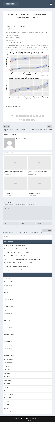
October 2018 (7, 359)
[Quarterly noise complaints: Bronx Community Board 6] (39, 162)
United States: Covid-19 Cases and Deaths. (14, 245)
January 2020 (7, 327)
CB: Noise (33, 20)
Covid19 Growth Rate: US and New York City (15, 255)
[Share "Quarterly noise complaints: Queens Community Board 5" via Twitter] (19, 115)
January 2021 (7, 296)
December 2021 (8, 281)
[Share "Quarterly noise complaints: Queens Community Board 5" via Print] (42, 115)
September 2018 (8, 362)
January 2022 (7, 278)
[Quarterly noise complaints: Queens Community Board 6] (15, 162)
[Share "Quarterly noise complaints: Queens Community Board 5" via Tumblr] (25, 115)
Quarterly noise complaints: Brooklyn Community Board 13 (14, 192)
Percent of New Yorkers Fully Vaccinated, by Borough (17, 248)
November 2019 (8, 334)
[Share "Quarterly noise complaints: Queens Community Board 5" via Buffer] (34, 115)
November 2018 (8, 355)
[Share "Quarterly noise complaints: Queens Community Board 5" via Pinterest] (28, 115)
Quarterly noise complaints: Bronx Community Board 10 (37, 192)
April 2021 (6, 292)
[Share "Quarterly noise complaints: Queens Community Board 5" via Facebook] (16, 115)
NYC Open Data (16, 106)
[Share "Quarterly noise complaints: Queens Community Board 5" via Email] (39, 115)
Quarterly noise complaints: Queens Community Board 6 (13, 172)
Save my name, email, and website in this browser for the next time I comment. (22, 227)
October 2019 (7, 338)
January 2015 (7, 412)
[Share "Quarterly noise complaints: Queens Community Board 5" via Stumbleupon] (36, 115)
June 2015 (6, 401)
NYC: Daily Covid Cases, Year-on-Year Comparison (16, 252)
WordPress (37, 418)
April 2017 (6, 387)
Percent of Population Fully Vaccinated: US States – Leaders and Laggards (22, 259)
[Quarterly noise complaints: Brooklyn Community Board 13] (15, 183)
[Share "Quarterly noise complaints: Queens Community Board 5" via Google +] (22, 115)
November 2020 (8, 303)
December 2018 (8, 352)
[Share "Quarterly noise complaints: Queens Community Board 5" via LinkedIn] (31, 115)
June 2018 (6, 369)
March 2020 (7, 320)
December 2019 (8, 331)
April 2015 (6, 408)
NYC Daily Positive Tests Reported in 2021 (14, 270)
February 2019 (7, 345)
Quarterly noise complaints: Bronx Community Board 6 (37, 172)
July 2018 (6, 366)
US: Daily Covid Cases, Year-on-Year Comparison (16, 266)
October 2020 (7, 306)
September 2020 (8, 310)
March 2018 (7, 380)
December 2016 (8, 394)
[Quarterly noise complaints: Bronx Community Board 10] (39, 183)
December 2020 (8, 299)
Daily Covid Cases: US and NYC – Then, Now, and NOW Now (19, 262)
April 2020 (6, 317)
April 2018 (6, 376)
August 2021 (7, 285)
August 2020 (7, 313)
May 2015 (6, 404)
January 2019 (7, 348)
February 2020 (7, 324)
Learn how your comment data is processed (31, 232)
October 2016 (7, 397)
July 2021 (6, 289)
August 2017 (7, 383)
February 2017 (7, 390)
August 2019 (7, 341)
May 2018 (6, 373)
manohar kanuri (19, 20)
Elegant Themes (24, 418)
